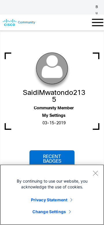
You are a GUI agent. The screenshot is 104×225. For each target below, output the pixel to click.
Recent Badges (52, 159)
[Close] (95, 173)
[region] (52, 194)
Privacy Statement (49, 199)
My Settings (54, 116)
